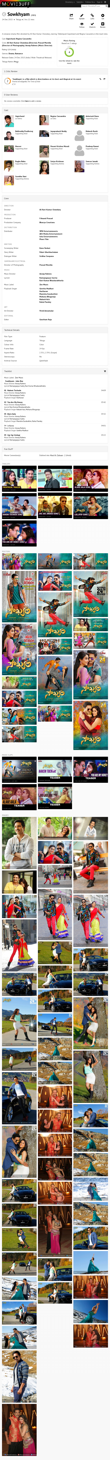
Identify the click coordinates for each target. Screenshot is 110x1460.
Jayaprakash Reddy (58, 131)
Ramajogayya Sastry (48, 278)
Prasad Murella (45, 265)
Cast (6, 110)
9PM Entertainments (48, 231)
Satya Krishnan (57, 161)
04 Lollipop (9, 425)
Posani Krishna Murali (59, 146)
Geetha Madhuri (46, 288)
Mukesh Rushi (92, 131)
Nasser (18, 146)
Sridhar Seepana (46, 256)
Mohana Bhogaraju (47, 296)
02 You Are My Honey (13, 402)
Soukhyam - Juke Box (13, 381)
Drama (11, 53)
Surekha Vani (20, 176)
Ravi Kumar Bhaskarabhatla (51, 280)
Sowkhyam (18, 14)
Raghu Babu (20, 161)
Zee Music (43, 284)
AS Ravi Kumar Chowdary (50, 209)
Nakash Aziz (44, 299)
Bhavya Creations (47, 222)
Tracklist (8, 371)
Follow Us (89, 2)
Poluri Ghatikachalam (48, 252)
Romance (19, 53)
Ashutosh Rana (92, 116)
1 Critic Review (10, 71)
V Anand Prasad (46, 218)
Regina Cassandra (23, 39)
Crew (6, 198)
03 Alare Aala (10, 414)
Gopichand (10, 39)
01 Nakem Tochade (12, 390)
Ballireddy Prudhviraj (24, 131)
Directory (69, 2)
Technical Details (12, 330)
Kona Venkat (44, 248)
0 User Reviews (11, 94)
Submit (79, 2)
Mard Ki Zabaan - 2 (57, 455)
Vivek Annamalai (46, 311)
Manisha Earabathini (48, 294)
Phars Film (44, 239)
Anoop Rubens (45, 274)
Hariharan (43, 291)
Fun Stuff (8, 449)
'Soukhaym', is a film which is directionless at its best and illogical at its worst (46, 79)
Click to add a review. (31, 101)
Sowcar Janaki (92, 161)
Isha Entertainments (48, 236)
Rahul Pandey (45, 302)
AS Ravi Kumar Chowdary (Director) (22, 43)
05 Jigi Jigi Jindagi (12, 435)
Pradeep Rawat (92, 146)
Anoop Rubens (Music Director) (38, 45)
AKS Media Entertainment (50, 234)
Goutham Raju (45, 319)
